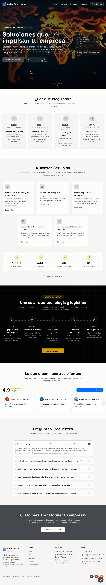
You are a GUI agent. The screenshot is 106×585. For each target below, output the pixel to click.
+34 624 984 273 (90, 551)
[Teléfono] (102, 576)
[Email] (97, 576)
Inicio (55, 4)
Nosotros (73, 4)
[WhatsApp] (92, 576)
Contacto (83, 4)
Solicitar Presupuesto (13, 60)
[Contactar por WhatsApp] (101, 580)
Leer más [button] (8, 406)
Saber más (9, 210)
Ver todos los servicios (52, 276)
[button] (2, 402)
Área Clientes (97, 4)
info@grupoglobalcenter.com (94, 555)
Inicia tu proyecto (52, 351)
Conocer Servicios (35, 60)
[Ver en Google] (7, 399)
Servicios (63, 4)
